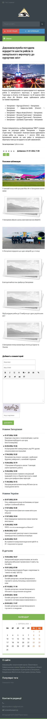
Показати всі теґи (8, 682)
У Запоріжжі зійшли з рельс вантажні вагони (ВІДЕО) (21, 220)
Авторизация (33, 31)
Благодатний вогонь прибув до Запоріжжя (17, 282)
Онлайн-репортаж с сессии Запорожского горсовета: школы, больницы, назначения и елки (20, 581)
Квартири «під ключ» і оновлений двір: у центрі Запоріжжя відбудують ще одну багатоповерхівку (21, 440)
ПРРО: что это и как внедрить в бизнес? (19, 527)
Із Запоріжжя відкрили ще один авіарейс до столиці (21, 251)
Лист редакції (9, 2)
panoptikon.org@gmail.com (13, 706)
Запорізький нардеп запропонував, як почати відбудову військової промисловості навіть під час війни (21, 562)
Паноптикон (23, 715)
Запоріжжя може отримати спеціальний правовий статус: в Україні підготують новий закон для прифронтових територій (21, 476)
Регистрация (12, 31)
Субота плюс (19, 144)
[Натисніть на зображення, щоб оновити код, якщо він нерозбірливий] (11, 408)
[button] (5, 372)
